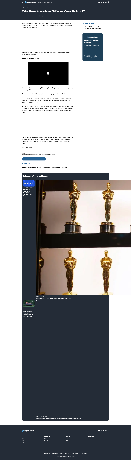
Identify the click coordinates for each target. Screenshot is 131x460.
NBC (23, 440)
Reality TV (69, 436)
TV (22, 436)
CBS (23, 443)
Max (45, 443)
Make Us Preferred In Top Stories (33, 159)
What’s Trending (51, 154)
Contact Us (47, 453)
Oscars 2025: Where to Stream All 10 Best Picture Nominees (93, 27)
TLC (67, 440)
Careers (67, 453)
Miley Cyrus (25, 23)
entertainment (25, 154)
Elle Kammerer (26, 15)
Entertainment (42, 2)
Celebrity (49, 2)
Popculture (25, 7)
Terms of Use (92, 56)
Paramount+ (47, 438)
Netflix (45, 445)
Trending (46, 154)
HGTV (67, 443)
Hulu (45, 447)
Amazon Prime (47, 449)
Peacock (46, 440)
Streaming (47, 436)
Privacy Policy (93, 57)
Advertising (55, 453)
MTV (67, 438)
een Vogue (28, 147)
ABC (23, 438)
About (61, 453)
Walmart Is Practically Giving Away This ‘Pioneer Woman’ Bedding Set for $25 (58, 418)
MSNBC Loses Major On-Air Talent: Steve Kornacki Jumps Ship (44, 167)
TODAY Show (41, 154)
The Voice (67, 137)
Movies (37, 296)
